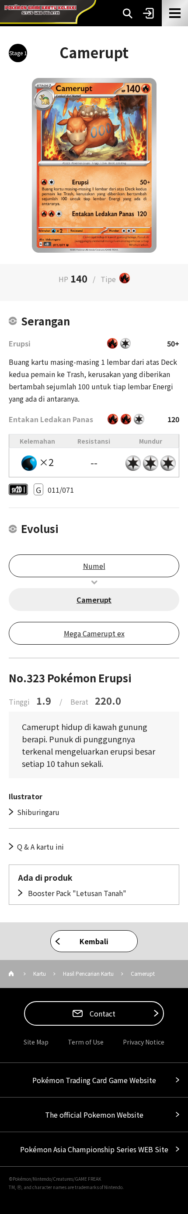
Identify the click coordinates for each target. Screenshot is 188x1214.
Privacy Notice (143, 1042)
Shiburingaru (38, 812)
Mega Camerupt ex (94, 633)
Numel (94, 566)
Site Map (36, 1042)
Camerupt (94, 599)
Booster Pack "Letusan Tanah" (76, 893)
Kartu (39, 973)
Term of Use (86, 1042)
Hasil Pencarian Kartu (88, 973)
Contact (101, 1013)
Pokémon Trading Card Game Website (94, 1080)
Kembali (94, 941)
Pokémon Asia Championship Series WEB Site (94, 1149)
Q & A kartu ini (40, 846)
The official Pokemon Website (94, 1114)
